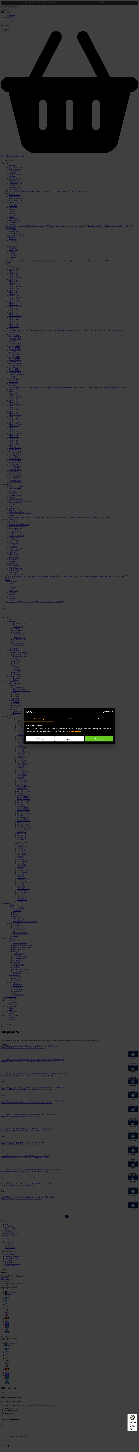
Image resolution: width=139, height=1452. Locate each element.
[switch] (132, 1429)
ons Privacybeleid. (76, 731)
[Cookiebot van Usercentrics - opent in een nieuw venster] (104, 712)
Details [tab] (69, 719)
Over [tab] (100, 719)
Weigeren (40, 739)
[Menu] (136, 1415)
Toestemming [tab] (39, 719)
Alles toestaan (99, 739)
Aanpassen (68, 739)
